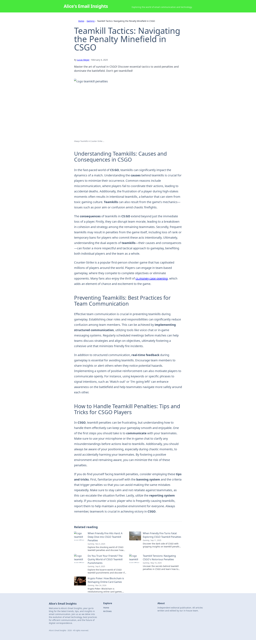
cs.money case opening (152, 278)
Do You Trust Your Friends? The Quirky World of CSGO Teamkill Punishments (105, 559)
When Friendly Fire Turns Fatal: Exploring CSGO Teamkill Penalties (162, 535)
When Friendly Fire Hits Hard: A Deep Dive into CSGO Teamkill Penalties (105, 537)
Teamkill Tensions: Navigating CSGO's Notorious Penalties (159, 557)
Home (81, 21)
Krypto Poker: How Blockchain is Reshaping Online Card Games (106, 580)
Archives (107, 611)
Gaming (91, 21)
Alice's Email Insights (86, 6)
